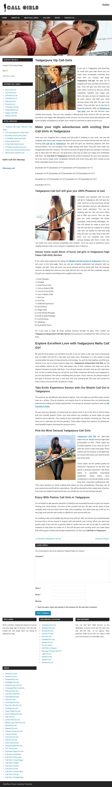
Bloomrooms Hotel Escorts (15, 153)
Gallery (46, 18)
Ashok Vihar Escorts (12, 720)
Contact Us (69, 18)
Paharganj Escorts (11, 679)
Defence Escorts (11, 740)
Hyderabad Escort (11, 110)
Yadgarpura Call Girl (86, 436)
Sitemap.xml (9, 168)
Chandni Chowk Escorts (14, 731)
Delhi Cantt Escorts (12, 743)
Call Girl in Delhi (47, 634)
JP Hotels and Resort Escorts (16, 147)
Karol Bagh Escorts (12, 702)
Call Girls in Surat (11, 769)
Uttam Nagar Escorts (12, 711)
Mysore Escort (10, 90)
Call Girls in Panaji (11, 774)
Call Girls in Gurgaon (49, 648)
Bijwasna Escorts (11, 728)
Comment (39, 556)
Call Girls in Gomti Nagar (14, 760)
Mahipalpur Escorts (12, 682)
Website (38, 601)
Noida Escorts (47, 657)
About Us (15, 18)
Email (38, 595)
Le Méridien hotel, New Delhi (15, 138)
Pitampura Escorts (12, 691)
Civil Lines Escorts (12, 737)
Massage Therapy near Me (51, 651)
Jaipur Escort (46, 654)
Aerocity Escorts (11, 674)
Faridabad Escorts (48, 639)
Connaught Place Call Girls (14, 688)
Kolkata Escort (10, 101)
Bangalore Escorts (48, 628)
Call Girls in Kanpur (12, 766)
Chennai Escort (10, 93)
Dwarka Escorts (11, 676)
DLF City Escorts (11, 748)
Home (4, 18)
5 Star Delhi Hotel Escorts (14, 144)
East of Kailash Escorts (13, 714)
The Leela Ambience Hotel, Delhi (16, 132)
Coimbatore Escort (12, 107)
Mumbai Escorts (48, 631)
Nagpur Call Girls (11, 113)
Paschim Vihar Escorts (13, 705)
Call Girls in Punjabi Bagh (14, 777)
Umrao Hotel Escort (12, 141)
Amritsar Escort (47, 662)
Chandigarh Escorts (49, 625)
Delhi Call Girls (31, 18)
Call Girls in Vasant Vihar (14, 771)
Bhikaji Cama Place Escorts (15, 723)
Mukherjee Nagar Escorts (14, 751)
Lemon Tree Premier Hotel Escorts (17, 150)
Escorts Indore (47, 645)
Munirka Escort (47, 642)
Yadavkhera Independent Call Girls (48, 539)
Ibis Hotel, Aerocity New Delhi (15, 135)
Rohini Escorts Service (13, 685)
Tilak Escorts (10, 717)
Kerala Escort (10, 104)
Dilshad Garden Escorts (13, 746)
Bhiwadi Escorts (11, 725)
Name (38, 588)
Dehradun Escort (11, 95)
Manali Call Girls (11, 116)
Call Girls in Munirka (12, 694)
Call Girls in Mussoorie (13, 757)
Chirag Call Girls (11, 734)
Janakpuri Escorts (11, 708)
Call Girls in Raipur (12, 763)
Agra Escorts (46, 659)
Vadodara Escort (11, 98)
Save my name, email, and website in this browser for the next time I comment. (67, 607)
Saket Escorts (10, 699)
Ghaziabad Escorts (12, 697)
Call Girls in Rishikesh (13, 754)
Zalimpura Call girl (101, 539)
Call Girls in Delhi (9, 76)
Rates (57, 18)
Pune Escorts (47, 636)
